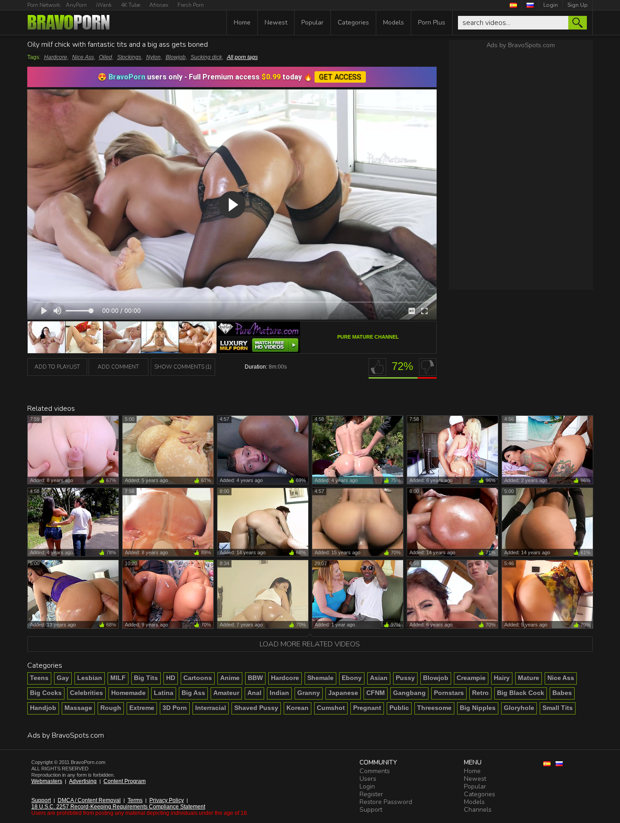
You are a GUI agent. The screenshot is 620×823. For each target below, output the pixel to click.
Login (550, 5)
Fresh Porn (190, 5)
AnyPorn (76, 5)
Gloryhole (519, 707)
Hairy (502, 677)
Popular (312, 22)
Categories (353, 22)
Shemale (320, 677)
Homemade (128, 692)
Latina (163, 692)
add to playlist (57, 366)
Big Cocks (46, 692)
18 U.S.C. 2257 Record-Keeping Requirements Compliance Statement (118, 806)
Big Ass (193, 692)
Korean (297, 707)
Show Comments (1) (183, 366)
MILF (118, 677)
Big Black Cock (520, 692)
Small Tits (557, 707)
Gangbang (409, 692)
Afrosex (158, 5)
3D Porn (174, 707)
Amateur (226, 692)
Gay (63, 677)
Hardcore (55, 57)
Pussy (405, 677)
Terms (135, 800)
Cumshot (331, 707)
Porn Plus (431, 22)
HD (170, 677)
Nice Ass (83, 57)
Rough (110, 707)
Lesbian (89, 677)
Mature (528, 677)
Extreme (141, 707)
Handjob (43, 707)
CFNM (375, 692)
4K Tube (130, 5)
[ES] (513, 5)
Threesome (434, 707)
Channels (478, 809)
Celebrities (86, 692)
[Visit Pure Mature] (164, 350)
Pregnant (367, 707)
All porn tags (242, 57)
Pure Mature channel (368, 337)
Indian (279, 692)
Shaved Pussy (256, 707)
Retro (480, 692)
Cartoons (197, 677)
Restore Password (385, 802)
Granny (308, 692)
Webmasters (46, 781)
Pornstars (449, 692)
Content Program (124, 781)
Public (399, 707)
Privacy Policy (166, 800)
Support (41, 800)
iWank (104, 5)
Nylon (153, 57)
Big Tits (146, 677)
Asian (379, 677)
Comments (374, 771)
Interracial (210, 707)
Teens (39, 677)
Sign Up (577, 5)
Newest (276, 22)
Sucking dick (206, 57)
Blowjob (176, 57)
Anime (230, 677)
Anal (254, 692)
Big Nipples (478, 707)
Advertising (83, 781)
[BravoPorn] (68, 23)
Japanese (343, 692)
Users (367, 778)
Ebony (352, 677)
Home (242, 22)
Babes (562, 692)
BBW (255, 677)
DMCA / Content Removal (89, 800)
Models (393, 22)
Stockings (129, 57)
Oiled (105, 57)
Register (371, 794)
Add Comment (118, 366)
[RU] (530, 5)
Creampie (471, 677)
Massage (78, 707)
